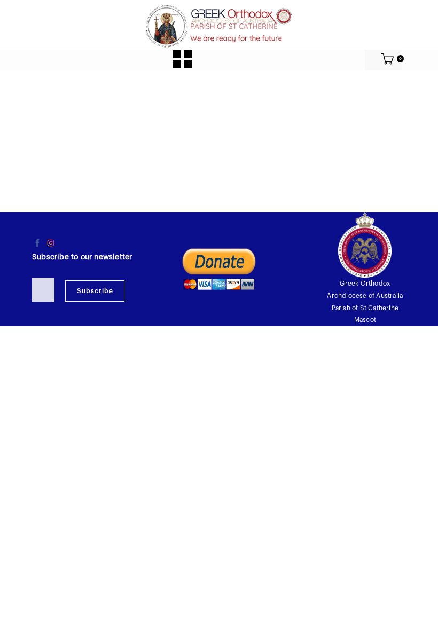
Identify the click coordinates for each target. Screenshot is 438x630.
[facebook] (37, 243)
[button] (182, 59)
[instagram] (50, 243)
